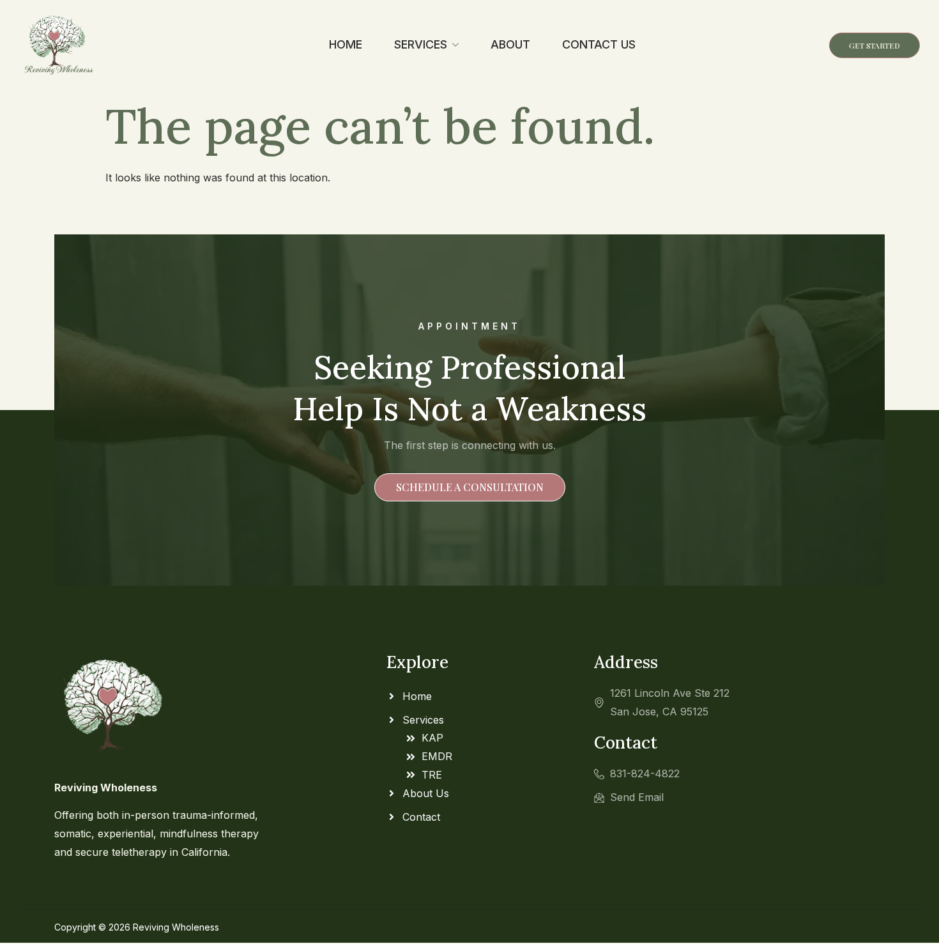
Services (420, 44)
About (510, 44)
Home (345, 44)
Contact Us (599, 44)
